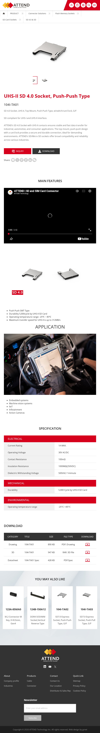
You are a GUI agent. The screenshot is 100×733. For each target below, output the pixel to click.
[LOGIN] (71, 5)
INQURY (20, 151)
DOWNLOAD (48, 151)
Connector (31, 685)
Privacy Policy (79, 685)
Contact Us (55, 681)
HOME (3, 13)
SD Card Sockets (10, 19)
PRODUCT (14, 13)
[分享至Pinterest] (22, 160)
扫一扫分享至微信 (34, 160)
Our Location (56, 685)
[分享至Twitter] (17, 160)
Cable (29, 681)
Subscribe (33, 718)
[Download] (87, 544)
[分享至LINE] (13, 160)
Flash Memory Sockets (65, 13)
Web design (74, 729)
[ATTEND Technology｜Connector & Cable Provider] (16, 5)
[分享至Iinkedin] (30, 160)
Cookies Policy (79, 690)
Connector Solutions (37, 13)
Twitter (55, 667)
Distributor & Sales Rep (60, 690)
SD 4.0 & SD (31, 19)
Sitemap (76, 681)
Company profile (11, 681)
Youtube (50, 667)
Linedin (45, 667)
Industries (8, 685)
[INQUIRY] (77, 5)
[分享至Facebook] (26, 160)
